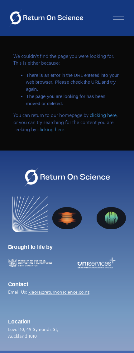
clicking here (103, 115)
